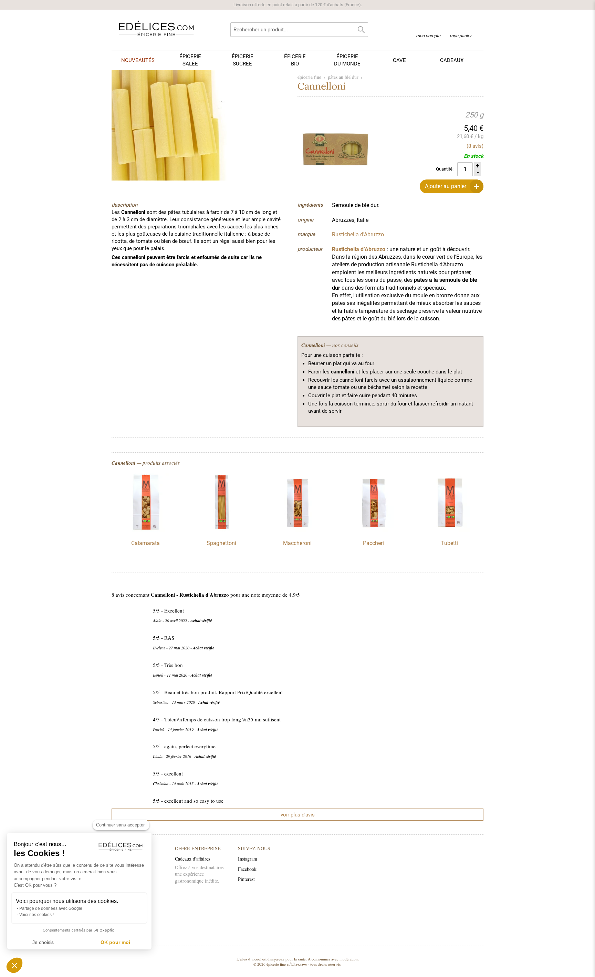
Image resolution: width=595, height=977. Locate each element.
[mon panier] (460, 27)
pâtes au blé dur (343, 77)
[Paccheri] (373, 530)
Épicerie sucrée (242, 60)
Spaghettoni (221, 543)
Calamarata (145, 543)
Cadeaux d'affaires (192, 858)
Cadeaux (451, 60)
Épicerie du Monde (347, 60)
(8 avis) (475, 146)
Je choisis (43, 942)
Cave (399, 60)
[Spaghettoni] (221, 530)
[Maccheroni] (297, 530)
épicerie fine (309, 77)
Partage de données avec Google (50, 908)
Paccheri (373, 543)
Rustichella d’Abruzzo (358, 249)
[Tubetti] (450, 530)
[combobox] (299, 29)
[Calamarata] (145, 530)
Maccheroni (297, 543)
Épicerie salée (190, 60)
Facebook (247, 869)
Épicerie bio (295, 60)
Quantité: (444, 169)
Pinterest (246, 879)
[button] (14, 965)
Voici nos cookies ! (36, 914)
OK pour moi (115, 942)
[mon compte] (428, 27)
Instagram (247, 858)
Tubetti (449, 543)
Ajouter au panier (445, 186)
